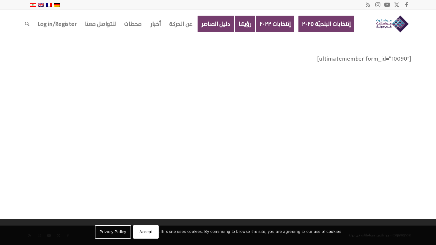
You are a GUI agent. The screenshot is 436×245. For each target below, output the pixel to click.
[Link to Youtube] (387, 5)
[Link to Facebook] (406, 5)
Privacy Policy (113, 232)
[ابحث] (27, 24)
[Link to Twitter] (397, 5)
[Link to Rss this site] (368, 5)
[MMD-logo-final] (391, 24)
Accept (146, 232)
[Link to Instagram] (377, 5)
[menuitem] (326, 24)
